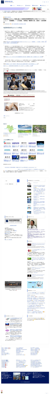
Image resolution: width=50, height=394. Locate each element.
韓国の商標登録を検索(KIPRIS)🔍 (35, 364)
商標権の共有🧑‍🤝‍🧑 (4, 354)
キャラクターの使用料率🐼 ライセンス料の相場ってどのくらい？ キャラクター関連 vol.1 (39, 194)
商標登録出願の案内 (9, 1)
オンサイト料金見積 (8, 239)
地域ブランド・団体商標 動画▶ (35, 348)
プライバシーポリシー (37, 373)
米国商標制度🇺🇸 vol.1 (5, 362)
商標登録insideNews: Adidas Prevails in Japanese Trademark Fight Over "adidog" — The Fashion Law (39, 212)
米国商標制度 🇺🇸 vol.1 (31, 310)
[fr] (46, 2)
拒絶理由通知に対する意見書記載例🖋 (21, 349)
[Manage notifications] (2, 391)
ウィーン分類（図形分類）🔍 (35, 367)
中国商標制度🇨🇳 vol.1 (5, 364)
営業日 (15, 230)
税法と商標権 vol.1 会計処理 (35, 347)
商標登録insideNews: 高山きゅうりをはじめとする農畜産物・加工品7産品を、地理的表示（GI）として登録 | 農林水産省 (24, 134)
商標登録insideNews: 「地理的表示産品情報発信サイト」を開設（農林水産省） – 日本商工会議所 (16, 330)
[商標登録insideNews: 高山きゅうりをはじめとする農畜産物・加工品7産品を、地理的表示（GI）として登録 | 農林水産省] (25, 129)
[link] (48, 5)
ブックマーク (7, 115)
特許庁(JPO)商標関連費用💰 (20, 364)
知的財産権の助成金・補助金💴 (20, 354)
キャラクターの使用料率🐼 (34, 351)
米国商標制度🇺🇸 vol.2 (5, 363)
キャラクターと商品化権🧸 (34, 352)
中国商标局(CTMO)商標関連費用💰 (21, 366)
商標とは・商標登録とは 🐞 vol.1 (32, 296)
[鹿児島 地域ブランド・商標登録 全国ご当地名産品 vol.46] (39, 129)
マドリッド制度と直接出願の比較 (21, 362)
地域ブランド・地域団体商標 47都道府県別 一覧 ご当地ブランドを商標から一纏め (17, 65)
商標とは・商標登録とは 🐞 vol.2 (6, 348)
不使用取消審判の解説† (19, 348)
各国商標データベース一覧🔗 (20, 363)
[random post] (7, 324)
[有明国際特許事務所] (13, 221)
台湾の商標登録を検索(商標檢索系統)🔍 (36, 363)
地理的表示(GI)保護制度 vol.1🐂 (35, 349)
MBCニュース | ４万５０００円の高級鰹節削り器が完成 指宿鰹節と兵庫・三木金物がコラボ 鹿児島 (24, 56)
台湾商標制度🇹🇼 (4, 367)
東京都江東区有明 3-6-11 (6, 374)
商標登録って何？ (4, 349)
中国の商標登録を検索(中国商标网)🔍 (36, 362)
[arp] (48, 2)
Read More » (43, 247)
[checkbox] (1, 392)
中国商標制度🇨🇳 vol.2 (5, 365)
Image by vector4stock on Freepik (39, 375)
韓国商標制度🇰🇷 (4, 366)
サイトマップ (35, 182)
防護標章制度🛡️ (18, 350)
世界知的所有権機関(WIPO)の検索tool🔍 (36, 365)
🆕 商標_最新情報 (7, 11)
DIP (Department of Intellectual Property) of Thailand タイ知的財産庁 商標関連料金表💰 (39, 186)
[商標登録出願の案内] (2, 1)
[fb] (43, 2)
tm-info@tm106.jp (5, 378)
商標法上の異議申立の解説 (20, 351)
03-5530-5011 (5, 377)
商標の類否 (3, 351)
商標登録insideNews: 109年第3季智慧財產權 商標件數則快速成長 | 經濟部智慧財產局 (39, 202)
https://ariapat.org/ (8, 231)
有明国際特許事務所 (13, 225)
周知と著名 (3, 352)
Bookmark (34, 377)
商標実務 (28, 295)
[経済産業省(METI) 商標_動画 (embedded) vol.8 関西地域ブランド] (10, 129)
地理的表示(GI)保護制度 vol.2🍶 (35, 350)
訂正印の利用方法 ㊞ (33, 354)
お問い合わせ (8, 233)
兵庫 (6, 170)
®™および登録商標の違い (20, 347)
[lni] (45, 2)
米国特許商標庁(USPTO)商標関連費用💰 (21, 365)
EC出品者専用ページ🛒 (19, 352)
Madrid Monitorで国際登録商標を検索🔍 (36, 366)
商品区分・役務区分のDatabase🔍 (21, 367)
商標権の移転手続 (4, 350)
